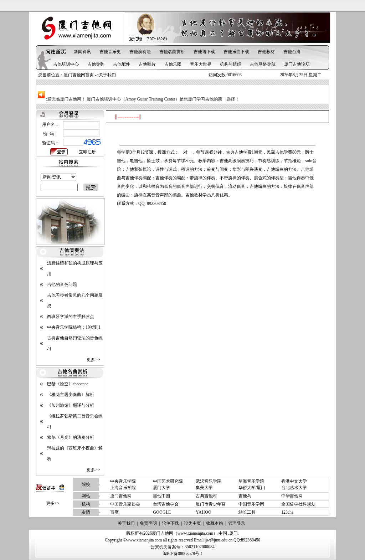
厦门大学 (161, 487)
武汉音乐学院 (208, 481)
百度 (114, 512)
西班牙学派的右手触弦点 (70, 316)
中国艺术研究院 (168, 481)
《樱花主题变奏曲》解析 (70, 394)
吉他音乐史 (110, 51)
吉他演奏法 (140, 51)
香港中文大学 (294, 481)
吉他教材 (266, 51)
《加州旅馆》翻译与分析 (70, 405)
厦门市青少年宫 (211, 504)
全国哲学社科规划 (298, 504)
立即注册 (87, 151)
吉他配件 (121, 64)
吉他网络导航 (263, 64)
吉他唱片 (147, 64)
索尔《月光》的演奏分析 (70, 437)
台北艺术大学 (294, 487)
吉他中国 (161, 495)
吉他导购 (95, 64)
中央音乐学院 (123, 481)
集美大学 (204, 487)
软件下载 (170, 523)
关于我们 (126, 523)
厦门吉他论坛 (297, 64)
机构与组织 (230, 64)
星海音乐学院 (251, 481)
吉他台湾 (291, 51)
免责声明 (148, 523)
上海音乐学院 (123, 487)
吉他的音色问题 (62, 284)
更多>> (93, 359)
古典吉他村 (206, 495)
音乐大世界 (200, 64)
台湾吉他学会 (166, 504)
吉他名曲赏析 (172, 51)
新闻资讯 (82, 51)
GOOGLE (162, 512)
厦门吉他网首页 (79, 74)
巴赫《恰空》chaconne (67, 383)
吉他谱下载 (204, 51)
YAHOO (203, 512)
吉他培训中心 (66, 64)
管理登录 (236, 523)
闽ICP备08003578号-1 (183, 553)
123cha (287, 512)
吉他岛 (244, 495)
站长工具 (247, 512)
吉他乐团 (172, 64)
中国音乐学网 (251, 504)
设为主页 (192, 523)
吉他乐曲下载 (236, 51)
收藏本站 (214, 523)
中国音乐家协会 (125, 504)
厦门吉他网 (121, 495)
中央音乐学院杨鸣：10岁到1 (74, 327)
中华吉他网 (292, 495)
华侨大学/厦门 (251, 487)
